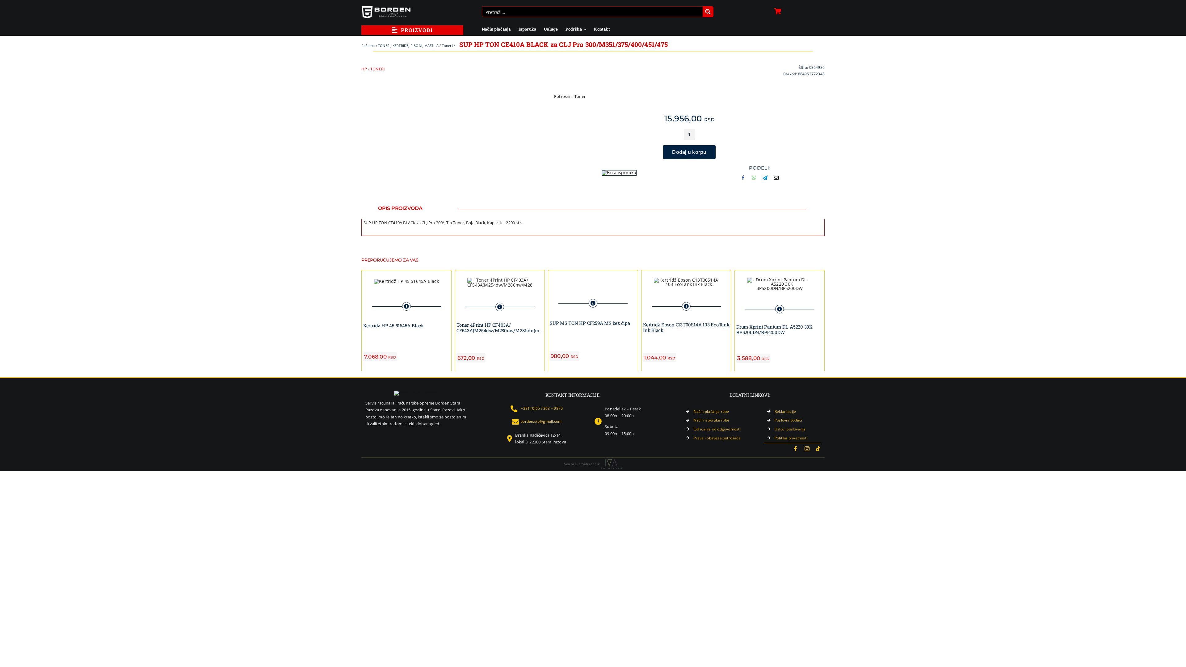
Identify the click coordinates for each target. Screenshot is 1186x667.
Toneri (447, 45)
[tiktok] (818, 448)
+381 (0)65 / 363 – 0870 (542, 408)
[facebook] (795, 448)
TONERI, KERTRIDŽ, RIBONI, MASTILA (408, 45)
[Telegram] (765, 180)
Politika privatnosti (791, 438)
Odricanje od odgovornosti (717, 429)
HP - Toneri (373, 69)
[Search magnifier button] (708, 11)
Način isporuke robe (712, 420)
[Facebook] (743, 180)
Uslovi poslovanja (790, 429)
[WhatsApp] (754, 180)
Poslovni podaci (788, 420)
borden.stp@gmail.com (540, 421)
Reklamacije (785, 411)
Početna (368, 45)
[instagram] (807, 448)
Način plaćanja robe (711, 411)
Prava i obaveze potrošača (717, 438)
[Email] (776, 180)
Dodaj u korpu (689, 152)
